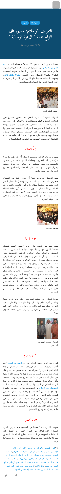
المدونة (25, 23)
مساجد (37, 469)
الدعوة (9, 452)
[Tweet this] (7, 475)
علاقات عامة (30, 466)
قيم (8, 466)
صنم (47, 466)
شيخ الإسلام (14, 462)
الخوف (15, 452)
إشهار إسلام (30, 356)
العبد (8, 455)
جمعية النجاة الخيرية (49, 462)
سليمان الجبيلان (26, 462)
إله (38, 448)
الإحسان (54, 452)
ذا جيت (37, 462)
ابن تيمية (31, 448)
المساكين (33, 459)
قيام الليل (15, 466)
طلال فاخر (40, 466)
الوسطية (11, 459)
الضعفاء (14, 455)
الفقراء (48, 459)
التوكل (32, 452)
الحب (21, 452)
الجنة (27, 452)
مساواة (30, 469)
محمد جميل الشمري (49, 469)
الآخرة (19, 448)
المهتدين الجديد (14, 363)
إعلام (42, 448)
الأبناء (13, 448)
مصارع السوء (20, 469)
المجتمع (41, 459)
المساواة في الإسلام (48, 388)
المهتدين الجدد (22, 459)
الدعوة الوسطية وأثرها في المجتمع (44, 455)
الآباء (25, 448)
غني (21, 466)
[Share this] (15, 475)
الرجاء (20, 455)
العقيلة (55, 459)
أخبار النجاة (34, 23)
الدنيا (26, 455)
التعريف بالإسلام (43, 452)
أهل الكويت (50, 448)
